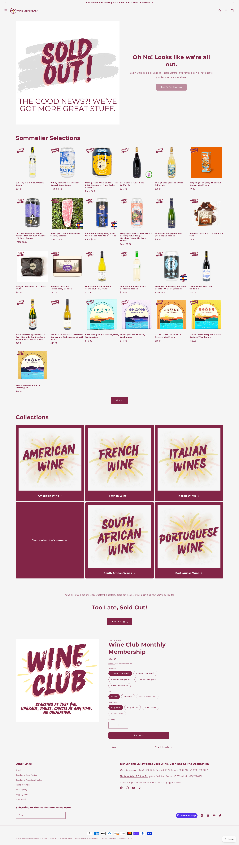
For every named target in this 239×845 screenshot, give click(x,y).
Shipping (111, 663)
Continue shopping (119, 621)
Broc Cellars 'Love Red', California (132, 184)
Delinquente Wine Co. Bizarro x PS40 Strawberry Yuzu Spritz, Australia (101, 185)
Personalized (118, 714)
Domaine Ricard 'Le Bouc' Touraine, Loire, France (98, 287)
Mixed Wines (150, 707)
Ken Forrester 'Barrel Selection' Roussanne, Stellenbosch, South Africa (66, 337)
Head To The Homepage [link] (171, 87)
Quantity (111, 720)
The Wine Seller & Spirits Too (134, 776)
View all (119, 400)
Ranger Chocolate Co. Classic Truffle (31, 287)
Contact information (109, 838)
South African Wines (118, 572)
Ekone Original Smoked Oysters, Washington (102, 336)
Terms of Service (23, 785)
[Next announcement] (234, 2)
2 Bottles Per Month (120, 673)
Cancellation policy (125, 838)
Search (19, 770)
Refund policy (21, 790)
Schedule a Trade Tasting (26, 775)
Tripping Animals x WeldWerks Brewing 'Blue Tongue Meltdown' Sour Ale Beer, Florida (136, 237)
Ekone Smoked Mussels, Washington (132, 336)
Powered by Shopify (40, 838)
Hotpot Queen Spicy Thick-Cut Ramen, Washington (205, 184)
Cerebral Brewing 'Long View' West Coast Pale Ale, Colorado (100, 234)
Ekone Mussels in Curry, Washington (28, 386)
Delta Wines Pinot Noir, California (201, 287)
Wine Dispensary (27, 838)
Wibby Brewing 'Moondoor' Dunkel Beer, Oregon (64, 184)
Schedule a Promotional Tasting (29, 780)
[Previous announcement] (5, 2)
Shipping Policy (22, 795)
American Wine (48, 495)
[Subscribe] (62, 815)
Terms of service (80, 838)
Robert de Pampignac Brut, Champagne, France (169, 234)
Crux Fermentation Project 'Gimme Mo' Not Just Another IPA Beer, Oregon (31, 235)
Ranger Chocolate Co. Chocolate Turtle (206, 234)
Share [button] (114, 747)
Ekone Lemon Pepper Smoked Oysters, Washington (205, 336)
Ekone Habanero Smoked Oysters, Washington (168, 336)
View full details (162, 747)
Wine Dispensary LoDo (131, 770)
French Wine (118, 495)
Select (114, 697)
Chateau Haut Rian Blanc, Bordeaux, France (133, 287)
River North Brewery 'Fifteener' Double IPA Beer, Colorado (171, 287)
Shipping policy (94, 838)
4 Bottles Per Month (145, 673)
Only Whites (132, 707)
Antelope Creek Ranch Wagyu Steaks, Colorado (65, 234)
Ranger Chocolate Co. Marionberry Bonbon (61, 287)
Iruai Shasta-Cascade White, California (169, 184)
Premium (128, 697)
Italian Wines (187, 495)
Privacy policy (67, 838)
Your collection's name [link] (48, 540)
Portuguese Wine (187, 572)
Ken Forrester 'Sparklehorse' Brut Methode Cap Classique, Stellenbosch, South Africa (30, 337)
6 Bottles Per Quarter (120, 679)
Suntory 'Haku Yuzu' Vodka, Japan (30, 184)
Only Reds (115, 707)
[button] (6, 11)
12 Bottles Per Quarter (147, 679)
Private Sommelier (119, 686)
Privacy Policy (21, 799)
